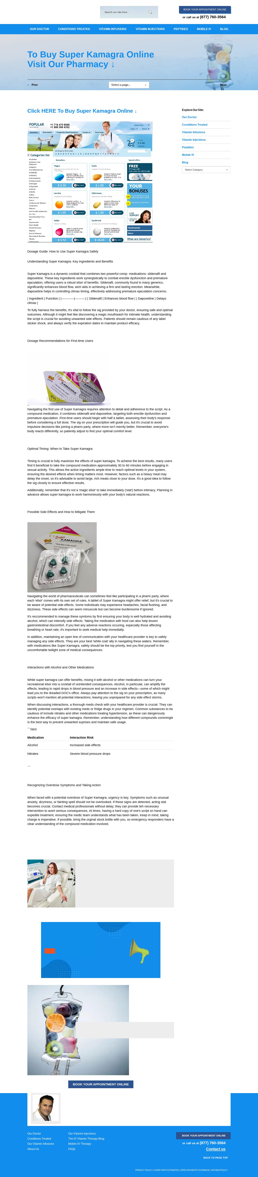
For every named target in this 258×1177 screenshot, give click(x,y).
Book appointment (204, 9)
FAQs (71, 1149)
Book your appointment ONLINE (204, 1135)
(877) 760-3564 (213, 17)
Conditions (194, 124)
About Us (33, 1149)
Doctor (189, 117)
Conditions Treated (39, 1138)
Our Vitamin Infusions (40, 1143)
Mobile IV (188, 154)
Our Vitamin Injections (82, 1133)
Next (223, 84)
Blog (185, 162)
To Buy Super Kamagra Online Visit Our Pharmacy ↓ (90, 59)
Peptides (188, 147)
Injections (194, 139)
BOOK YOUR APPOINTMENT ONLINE (101, 1084)
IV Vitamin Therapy (48, 11)
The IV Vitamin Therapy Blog (86, 1138)
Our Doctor (34, 1133)
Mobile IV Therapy (79, 1143)
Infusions (193, 132)
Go (150, 12)
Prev (35, 84)
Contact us (216, 1149)
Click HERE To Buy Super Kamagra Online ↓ (82, 111)
